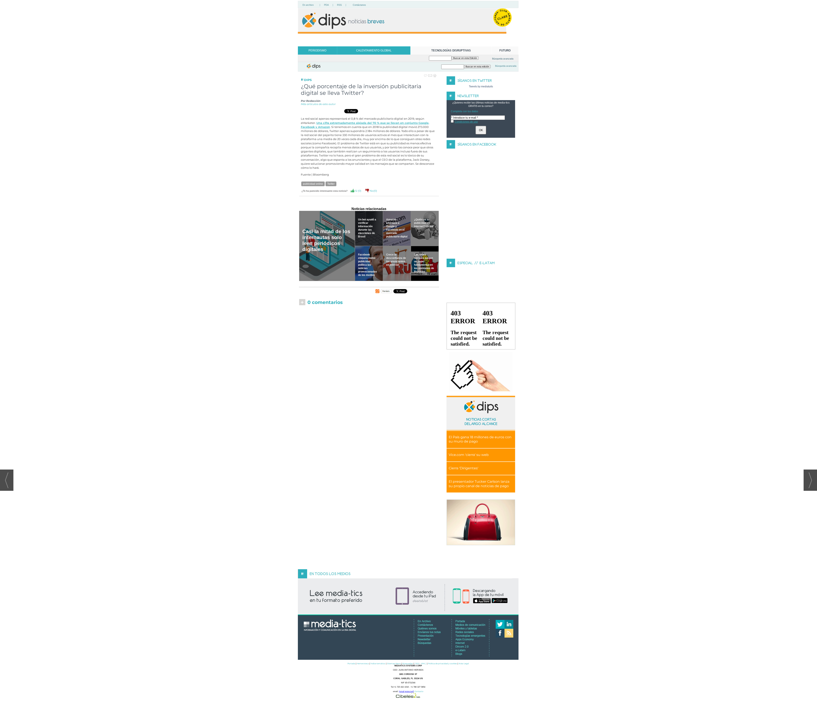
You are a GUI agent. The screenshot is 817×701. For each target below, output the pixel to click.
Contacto (418, 691)
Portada (351, 663)
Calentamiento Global (373, 50)
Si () (357, 190)
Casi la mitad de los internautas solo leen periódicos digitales (326, 240)
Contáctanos (359, 5)
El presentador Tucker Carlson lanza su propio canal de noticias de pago (479, 484)
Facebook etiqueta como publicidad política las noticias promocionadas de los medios (367, 265)
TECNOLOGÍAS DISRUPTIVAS (451, 50)
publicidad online (313, 183)
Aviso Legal (463, 663)
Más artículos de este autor (318, 104)
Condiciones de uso (466, 121)
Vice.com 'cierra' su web (469, 455)
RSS (339, 5)
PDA (326, 5)
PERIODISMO (317, 50)
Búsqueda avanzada (502, 58)
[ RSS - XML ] (420, 663)
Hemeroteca (363, 663)
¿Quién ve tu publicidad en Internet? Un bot (423, 223)
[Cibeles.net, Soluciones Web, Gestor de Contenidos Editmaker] (408, 696)
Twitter (331, 183)
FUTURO (505, 50)
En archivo (308, 5)
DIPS (308, 80)
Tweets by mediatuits (481, 86)
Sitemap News (394, 663)
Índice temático (377, 663)
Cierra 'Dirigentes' (463, 468)
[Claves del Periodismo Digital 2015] (481, 372)
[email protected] (406, 691)
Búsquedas (407, 663)
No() (373, 190)
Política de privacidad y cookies (442, 663)
